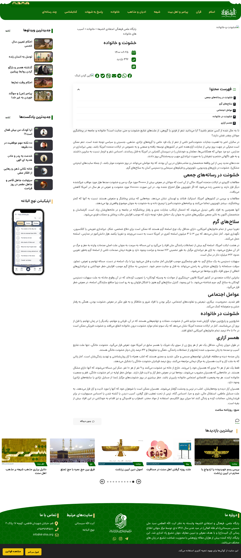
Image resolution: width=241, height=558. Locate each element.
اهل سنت (40, 464)
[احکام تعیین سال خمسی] (43, 43)
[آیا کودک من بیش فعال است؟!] (43, 132)
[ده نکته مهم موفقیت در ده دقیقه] (43, 145)
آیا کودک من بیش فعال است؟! (18, 132)
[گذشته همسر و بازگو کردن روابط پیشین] (43, 69)
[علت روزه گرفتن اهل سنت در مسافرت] (168, 451)
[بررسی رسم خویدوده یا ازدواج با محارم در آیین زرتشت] (217, 451)
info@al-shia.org (43, 535)
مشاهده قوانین (13, 552)
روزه (187, 464)
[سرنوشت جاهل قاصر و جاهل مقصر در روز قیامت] (43, 184)
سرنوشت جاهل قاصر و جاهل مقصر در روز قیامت (19, 184)
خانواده (91, 29)
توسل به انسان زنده (20, 57)
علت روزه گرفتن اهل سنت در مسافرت (168, 469)
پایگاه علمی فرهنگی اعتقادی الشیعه (116, 29)
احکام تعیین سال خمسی (22, 44)
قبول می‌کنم (33, 552)
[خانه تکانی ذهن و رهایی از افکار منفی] (43, 171)
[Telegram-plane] (126, 538)
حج (91, 464)
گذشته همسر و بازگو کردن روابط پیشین (20, 69)
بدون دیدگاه (85, 421)
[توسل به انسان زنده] (43, 56)
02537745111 (45, 529)
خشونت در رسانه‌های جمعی (219, 98)
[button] (212, 12)
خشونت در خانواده (222, 117)
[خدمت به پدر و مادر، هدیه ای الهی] (43, 158)
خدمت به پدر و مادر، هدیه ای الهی (19, 158)
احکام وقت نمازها (21, 82)
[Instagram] (120, 538)
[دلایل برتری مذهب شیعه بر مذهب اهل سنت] (24, 451)
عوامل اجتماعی (224, 110)
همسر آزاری (226, 123)
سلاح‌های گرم (225, 104)
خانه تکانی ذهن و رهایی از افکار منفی (18, 171)
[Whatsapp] (114, 538)
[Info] (27, 4)
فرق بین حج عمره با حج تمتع (78, 469)
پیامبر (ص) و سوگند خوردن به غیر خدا (20, 95)
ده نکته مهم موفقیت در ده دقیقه (18, 145)
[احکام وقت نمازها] (43, 82)
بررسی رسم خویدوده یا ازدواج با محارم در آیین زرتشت (220, 471)
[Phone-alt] (18, 4)
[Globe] (14, 4)
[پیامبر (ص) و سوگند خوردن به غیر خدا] (43, 95)
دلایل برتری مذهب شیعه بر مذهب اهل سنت (26, 471)
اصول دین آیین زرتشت (129, 469)
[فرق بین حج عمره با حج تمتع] (72, 451)
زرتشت (234, 464)
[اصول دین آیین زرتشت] (120, 451)
